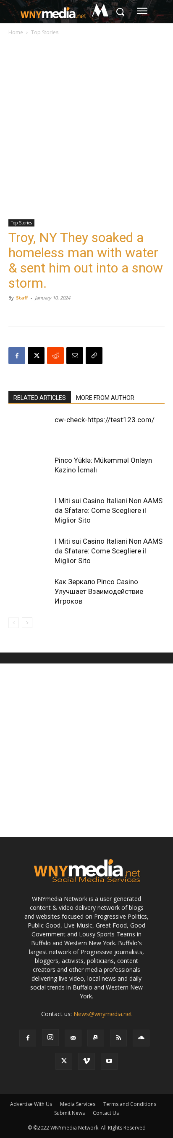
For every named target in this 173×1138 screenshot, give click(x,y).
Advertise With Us (31, 1104)
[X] (36, 355)
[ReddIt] (55, 355)
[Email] (74, 355)
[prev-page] (13, 623)
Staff (22, 297)
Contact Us (106, 1112)
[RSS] (118, 1038)
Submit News (69, 1112)
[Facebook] (16, 355)
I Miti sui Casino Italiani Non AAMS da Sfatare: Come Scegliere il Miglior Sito (109, 510)
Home (15, 32)
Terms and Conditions (129, 1104)
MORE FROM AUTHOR (105, 397)
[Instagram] (50, 1037)
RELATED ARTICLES (39, 397)
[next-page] (27, 623)
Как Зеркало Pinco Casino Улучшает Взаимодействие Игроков (99, 591)
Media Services (77, 1104)
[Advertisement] (86, 128)
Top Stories (44, 32)
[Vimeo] (86, 1061)
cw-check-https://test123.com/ (105, 419)
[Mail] (73, 1038)
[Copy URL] (94, 355)
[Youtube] (109, 1061)
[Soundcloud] (141, 1038)
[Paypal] (95, 1038)
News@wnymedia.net (102, 1014)
